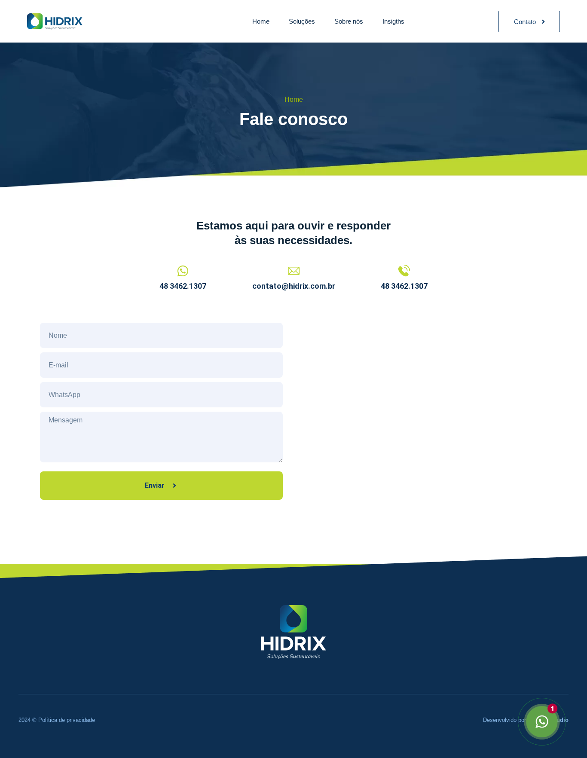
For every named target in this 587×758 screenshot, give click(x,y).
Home (260, 21)
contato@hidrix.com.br (293, 285)
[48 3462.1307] (183, 271)
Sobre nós (348, 21)
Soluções (302, 21)
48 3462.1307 (182, 285)
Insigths (393, 21)
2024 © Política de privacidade (56, 720)
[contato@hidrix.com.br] (293, 271)
